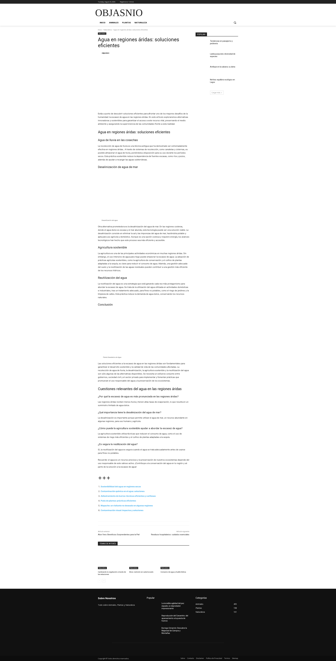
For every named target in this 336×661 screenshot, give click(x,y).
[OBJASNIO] (99, 53)
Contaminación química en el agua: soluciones (123, 491)
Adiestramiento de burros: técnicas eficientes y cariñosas (128, 496)
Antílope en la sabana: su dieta (222, 67)
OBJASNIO (105, 53)
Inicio (100, 30)
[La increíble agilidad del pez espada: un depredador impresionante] (153, 606)
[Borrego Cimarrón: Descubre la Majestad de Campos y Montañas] (153, 631)
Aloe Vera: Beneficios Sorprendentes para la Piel (119, 534)
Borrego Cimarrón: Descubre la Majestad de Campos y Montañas (174, 630)
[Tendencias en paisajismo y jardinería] (202, 44)
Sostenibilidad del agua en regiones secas (121, 486)
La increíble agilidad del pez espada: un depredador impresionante (173, 605)
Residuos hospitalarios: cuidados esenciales (170, 534)
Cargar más (216, 92)
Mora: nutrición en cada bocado (141, 572)
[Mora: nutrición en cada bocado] (143, 559)
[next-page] (103, 580)
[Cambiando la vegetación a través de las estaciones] (112, 559)
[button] (235, 22)
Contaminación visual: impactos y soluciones (122, 510)
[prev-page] (99, 580)
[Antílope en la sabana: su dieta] (202, 70)
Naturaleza (108, 30)
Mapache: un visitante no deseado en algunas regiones (127, 505)
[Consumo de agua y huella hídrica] (175, 559)
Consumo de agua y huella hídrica (173, 572)
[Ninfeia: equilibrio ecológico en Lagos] (202, 82)
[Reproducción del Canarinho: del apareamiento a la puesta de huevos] (153, 618)
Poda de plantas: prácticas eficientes (118, 500)
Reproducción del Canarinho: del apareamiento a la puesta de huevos (175, 618)
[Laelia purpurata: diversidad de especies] (202, 57)
